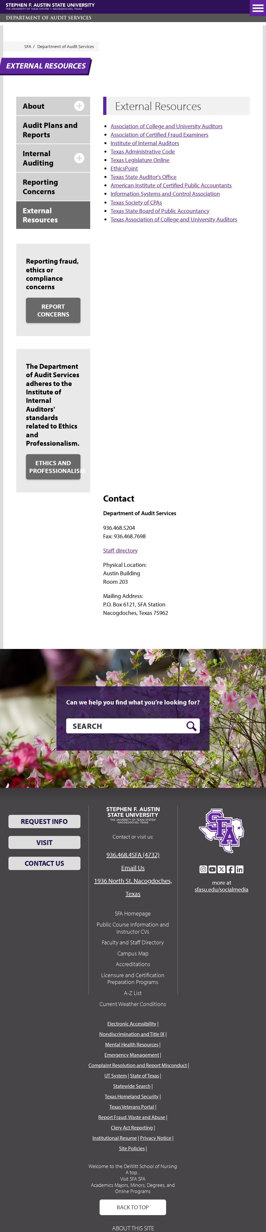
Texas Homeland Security (132, 1096)
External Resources (40, 215)
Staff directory (120, 550)
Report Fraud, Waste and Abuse (131, 1117)
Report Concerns (53, 310)
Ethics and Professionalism (54, 467)
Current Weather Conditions (133, 1004)
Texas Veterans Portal (131, 1106)
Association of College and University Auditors (167, 126)
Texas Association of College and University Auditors (174, 219)
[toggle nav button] (258, 8)
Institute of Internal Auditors (145, 143)
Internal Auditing (38, 158)
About (33, 106)
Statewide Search (132, 1086)
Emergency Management (131, 1055)
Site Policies (132, 1148)
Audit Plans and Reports (50, 129)
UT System (115, 1075)
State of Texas (144, 1075)
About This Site (133, 1228)
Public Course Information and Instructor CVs (133, 928)
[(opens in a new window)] (203, 869)
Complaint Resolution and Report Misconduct (138, 1065)
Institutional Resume (114, 1138)
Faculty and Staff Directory (133, 942)
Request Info (44, 821)
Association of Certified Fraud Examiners (159, 134)
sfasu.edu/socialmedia (221, 889)
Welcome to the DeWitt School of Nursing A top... (133, 1169)
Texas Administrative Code (143, 151)
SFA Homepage (133, 913)
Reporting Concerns (40, 186)
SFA (27, 46)
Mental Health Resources (131, 1044)
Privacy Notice (155, 1138)
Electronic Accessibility (131, 1023)
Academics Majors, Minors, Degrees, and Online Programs (133, 1188)
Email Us (133, 868)
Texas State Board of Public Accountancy (160, 211)
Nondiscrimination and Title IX (131, 1034)
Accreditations (133, 964)
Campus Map (133, 953)
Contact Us (44, 863)
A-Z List (133, 993)
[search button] (192, 726)
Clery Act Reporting (132, 1127)
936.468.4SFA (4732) (133, 855)
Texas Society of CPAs (136, 202)
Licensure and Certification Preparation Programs (132, 978)
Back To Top (133, 1207)
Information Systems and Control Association (165, 193)
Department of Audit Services (48, 17)
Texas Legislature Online (140, 160)
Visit (44, 842)
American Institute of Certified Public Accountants (171, 185)
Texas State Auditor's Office (143, 176)
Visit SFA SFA (132, 1179)
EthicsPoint (124, 168)
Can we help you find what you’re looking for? (133, 702)
